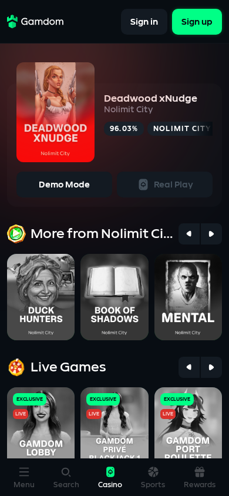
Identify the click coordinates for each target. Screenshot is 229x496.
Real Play (173, 185)
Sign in (144, 21)
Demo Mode (64, 185)
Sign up (197, 21)
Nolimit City (128, 110)
